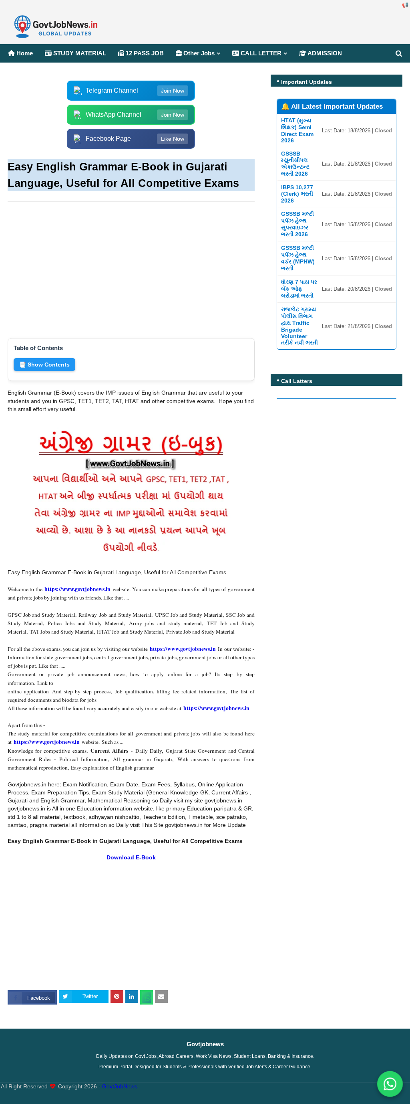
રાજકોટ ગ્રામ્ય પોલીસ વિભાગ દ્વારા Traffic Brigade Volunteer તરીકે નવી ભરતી (299, 326)
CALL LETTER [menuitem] (260, 53)
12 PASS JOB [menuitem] (144, 53)
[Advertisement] (131, 266)
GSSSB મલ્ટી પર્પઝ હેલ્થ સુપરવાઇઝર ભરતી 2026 (297, 224)
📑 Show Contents (44, 364)
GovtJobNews (119, 1087)
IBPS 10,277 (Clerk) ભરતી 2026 (297, 194)
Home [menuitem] (24, 53)
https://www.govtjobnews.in (77, 589)
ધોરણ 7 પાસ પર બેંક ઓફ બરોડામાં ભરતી (299, 289)
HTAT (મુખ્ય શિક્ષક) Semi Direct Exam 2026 (297, 130)
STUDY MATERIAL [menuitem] (79, 53)
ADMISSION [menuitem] (324, 53)
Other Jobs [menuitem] (198, 53)
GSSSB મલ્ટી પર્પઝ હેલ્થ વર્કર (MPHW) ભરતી (298, 258)
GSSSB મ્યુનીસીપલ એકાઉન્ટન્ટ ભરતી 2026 (295, 163)
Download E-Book (131, 858)
